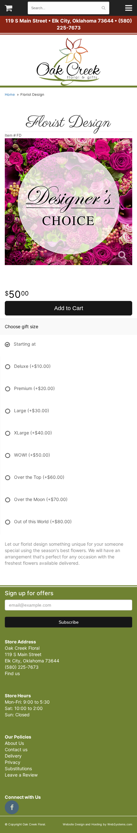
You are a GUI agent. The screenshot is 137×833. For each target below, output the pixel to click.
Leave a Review (21, 775)
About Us (14, 743)
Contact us (16, 749)
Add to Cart (68, 308)
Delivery (13, 755)
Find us (12, 673)
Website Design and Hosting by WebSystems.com (97, 824)
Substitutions (18, 768)
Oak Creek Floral (68, 62)
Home (10, 94)
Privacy (12, 762)
